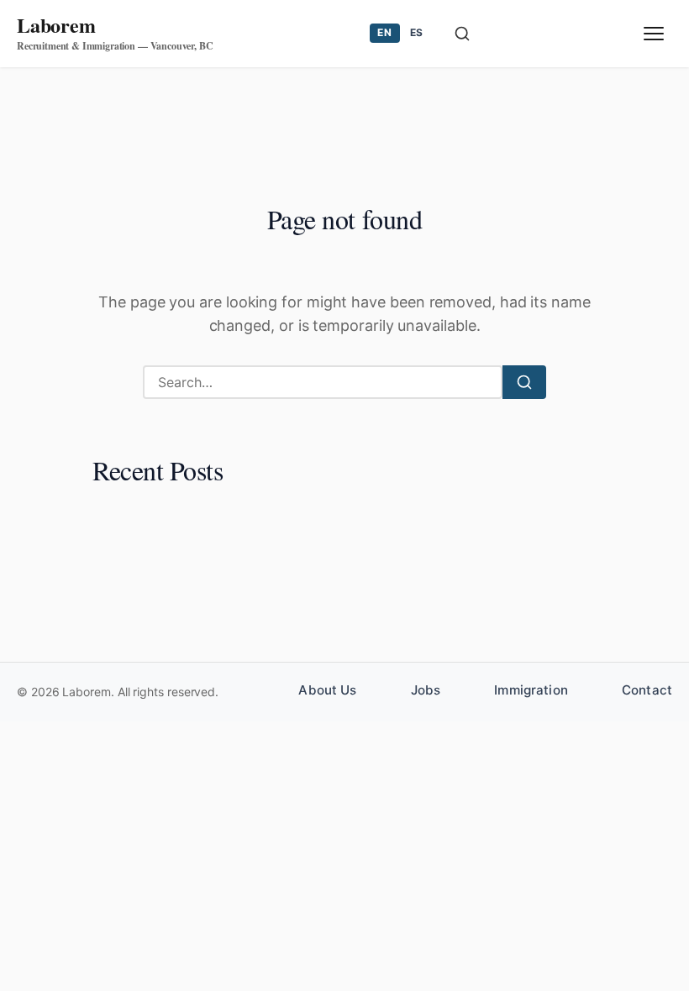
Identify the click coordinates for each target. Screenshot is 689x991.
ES (416, 32)
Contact (647, 690)
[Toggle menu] (653, 33)
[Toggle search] (462, 33)
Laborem (56, 24)
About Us (327, 690)
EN (384, 32)
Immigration (531, 690)
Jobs (426, 690)
